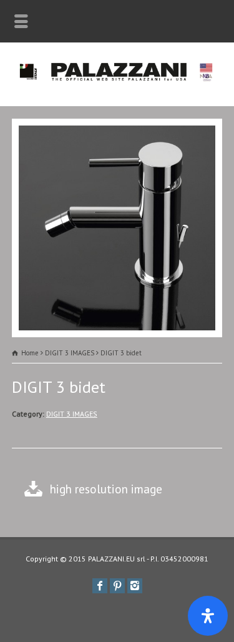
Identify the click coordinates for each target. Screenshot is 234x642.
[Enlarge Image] (117, 127)
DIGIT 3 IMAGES (71, 413)
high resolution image (106, 488)
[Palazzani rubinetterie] (117, 78)
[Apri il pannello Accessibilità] (208, 616)
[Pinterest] (117, 585)
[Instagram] (134, 585)
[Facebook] (99, 585)
